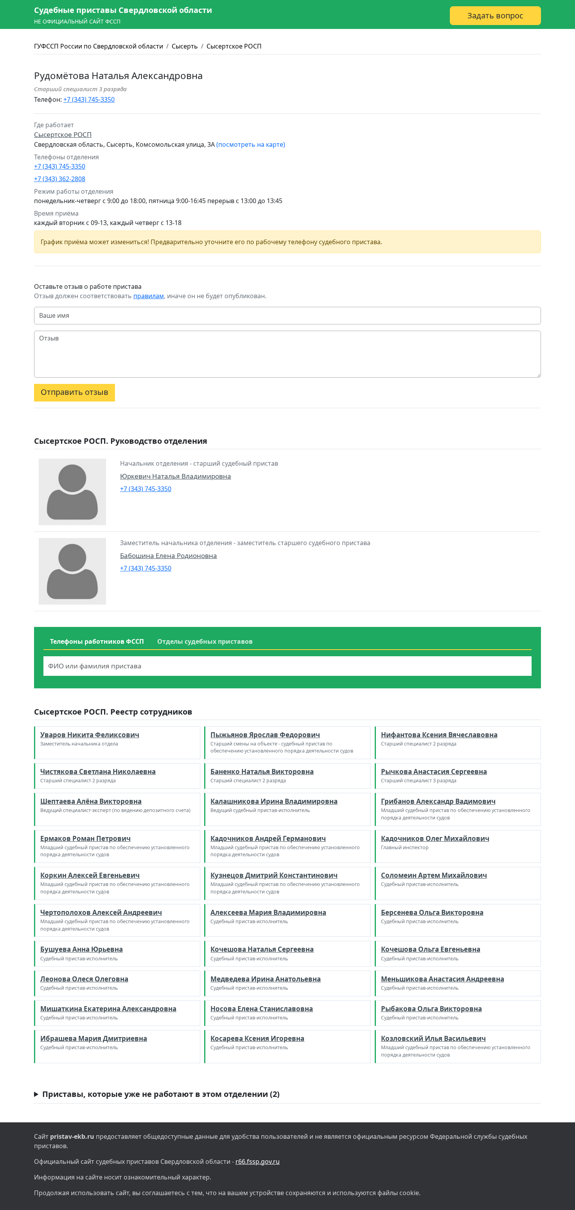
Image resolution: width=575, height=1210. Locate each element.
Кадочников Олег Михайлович (435, 838)
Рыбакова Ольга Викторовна (431, 1008)
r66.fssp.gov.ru (257, 1161)
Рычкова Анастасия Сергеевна (434, 771)
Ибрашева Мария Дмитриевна (93, 1038)
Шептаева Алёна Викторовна (91, 801)
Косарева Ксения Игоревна (257, 1038)
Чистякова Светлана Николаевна (98, 771)
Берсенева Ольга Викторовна (432, 912)
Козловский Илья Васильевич (433, 1038)
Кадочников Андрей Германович (268, 838)
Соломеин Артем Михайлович (434, 875)
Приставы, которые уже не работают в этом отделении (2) (161, 1094)
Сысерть (185, 46)
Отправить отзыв (74, 392)
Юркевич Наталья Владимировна (175, 476)
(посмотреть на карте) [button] (250, 144)
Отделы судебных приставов (205, 641)
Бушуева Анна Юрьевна (81, 949)
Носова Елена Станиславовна (261, 1008)
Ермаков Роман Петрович (85, 838)
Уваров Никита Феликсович (89, 734)
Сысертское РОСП (234, 46)
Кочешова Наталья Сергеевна (262, 949)
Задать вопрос (495, 15)
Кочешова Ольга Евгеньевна (430, 949)
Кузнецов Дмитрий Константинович (274, 875)
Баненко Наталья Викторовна (262, 771)
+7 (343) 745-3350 (89, 99)
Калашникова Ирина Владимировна (274, 801)
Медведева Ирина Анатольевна (265, 978)
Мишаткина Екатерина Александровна (108, 1008)
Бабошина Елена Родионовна (168, 555)
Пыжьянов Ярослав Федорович (265, 734)
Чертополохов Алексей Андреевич (101, 912)
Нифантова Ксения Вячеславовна (439, 734)
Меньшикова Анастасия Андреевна (442, 978)
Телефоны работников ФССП (97, 641)
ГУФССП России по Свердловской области (98, 46)
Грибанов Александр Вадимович (438, 801)
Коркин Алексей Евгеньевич (90, 875)
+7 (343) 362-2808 (59, 179)
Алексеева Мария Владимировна (268, 912)
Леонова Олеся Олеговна (84, 978)
